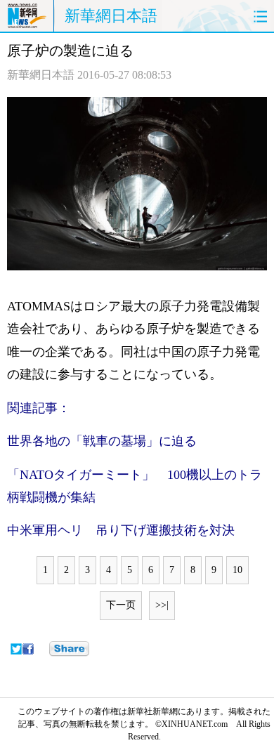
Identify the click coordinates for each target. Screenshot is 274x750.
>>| (162, 605)
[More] (69, 649)
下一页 (121, 605)
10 (237, 570)
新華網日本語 (111, 16)
